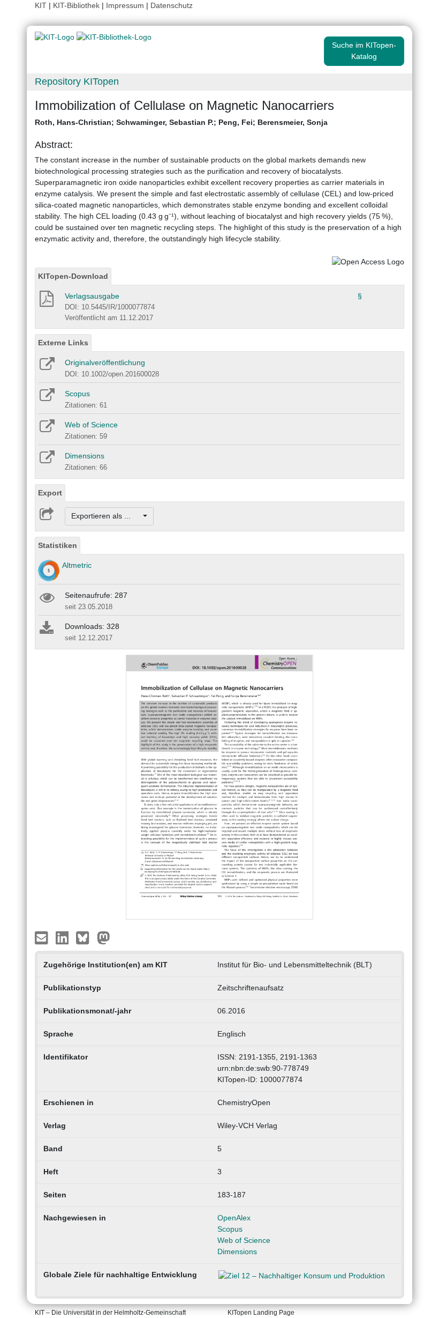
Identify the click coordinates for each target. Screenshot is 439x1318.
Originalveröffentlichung (105, 362)
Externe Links (63, 342)
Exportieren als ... (106, 516)
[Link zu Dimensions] (46, 460)
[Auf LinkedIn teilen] (63, 936)
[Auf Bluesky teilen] (85, 936)
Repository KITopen (77, 81)
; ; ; (181, 122)
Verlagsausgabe (92, 296)
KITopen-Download (73, 276)
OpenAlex (234, 1217)
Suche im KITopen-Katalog (364, 51)
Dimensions (84, 455)
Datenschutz (171, 5)
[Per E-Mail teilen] (42, 936)
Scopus (77, 393)
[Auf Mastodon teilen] (103, 936)
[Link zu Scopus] (46, 398)
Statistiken (57, 545)
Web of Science (91, 424)
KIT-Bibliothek (77, 5)
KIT (41, 5)
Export (50, 492)
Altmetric (77, 565)
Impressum (125, 5)
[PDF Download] (46, 302)
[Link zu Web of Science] (46, 429)
